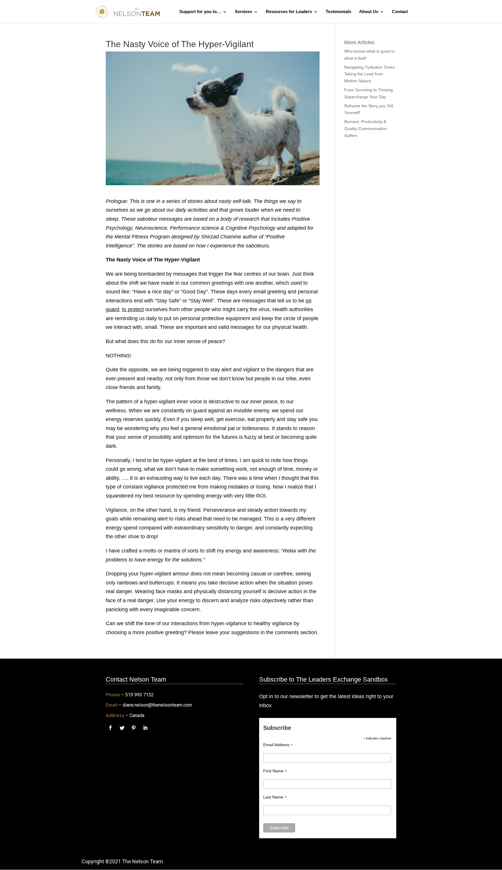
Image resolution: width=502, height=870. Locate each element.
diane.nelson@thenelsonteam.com (157, 705)
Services (243, 12)
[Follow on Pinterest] (133, 727)
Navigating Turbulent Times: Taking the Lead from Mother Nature (370, 74)
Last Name (275, 797)
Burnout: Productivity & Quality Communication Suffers (365, 128)
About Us (368, 12)
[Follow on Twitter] (122, 727)
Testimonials (338, 12)
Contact (400, 12)
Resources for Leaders (289, 12)
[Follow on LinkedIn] (145, 727)
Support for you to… (200, 12)
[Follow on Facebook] (110, 727)
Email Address (278, 745)
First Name (275, 771)
